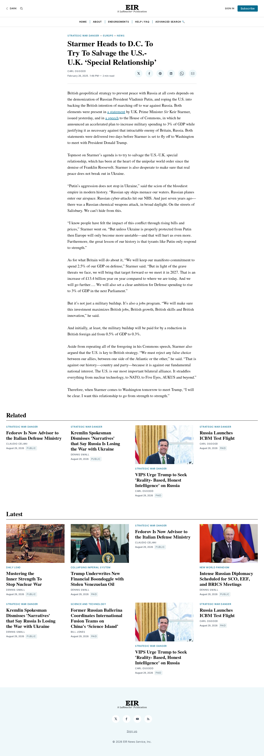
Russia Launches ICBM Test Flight (217, 435)
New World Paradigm (215, 567)
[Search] (21, 8)
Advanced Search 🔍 (170, 21)
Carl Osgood (76, 71)
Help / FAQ (142, 21)
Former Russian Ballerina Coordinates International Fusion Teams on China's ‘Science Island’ (96, 617)
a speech (112, 117)
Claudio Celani (16, 443)
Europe (108, 35)
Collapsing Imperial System (91, 567)
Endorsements (118, 21)
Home (83, 21)
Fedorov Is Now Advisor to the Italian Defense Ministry (34, 435)
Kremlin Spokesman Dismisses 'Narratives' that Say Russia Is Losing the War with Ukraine (95, 440)
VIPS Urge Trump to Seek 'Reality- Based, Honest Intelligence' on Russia (161, 480)
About (97, 21)
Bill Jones (78, 631)
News (120, 35)
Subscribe (248, 8)
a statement (116, 111)
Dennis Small (80, 454)
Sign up (132, 731)
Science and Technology (88, 604)
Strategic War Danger (83, 35)
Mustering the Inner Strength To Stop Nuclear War (24, 578)
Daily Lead (13, 567)
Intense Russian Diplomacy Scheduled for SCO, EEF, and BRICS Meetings (226, 578)
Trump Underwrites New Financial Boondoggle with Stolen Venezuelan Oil (97, 578)
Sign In (229, 8)
